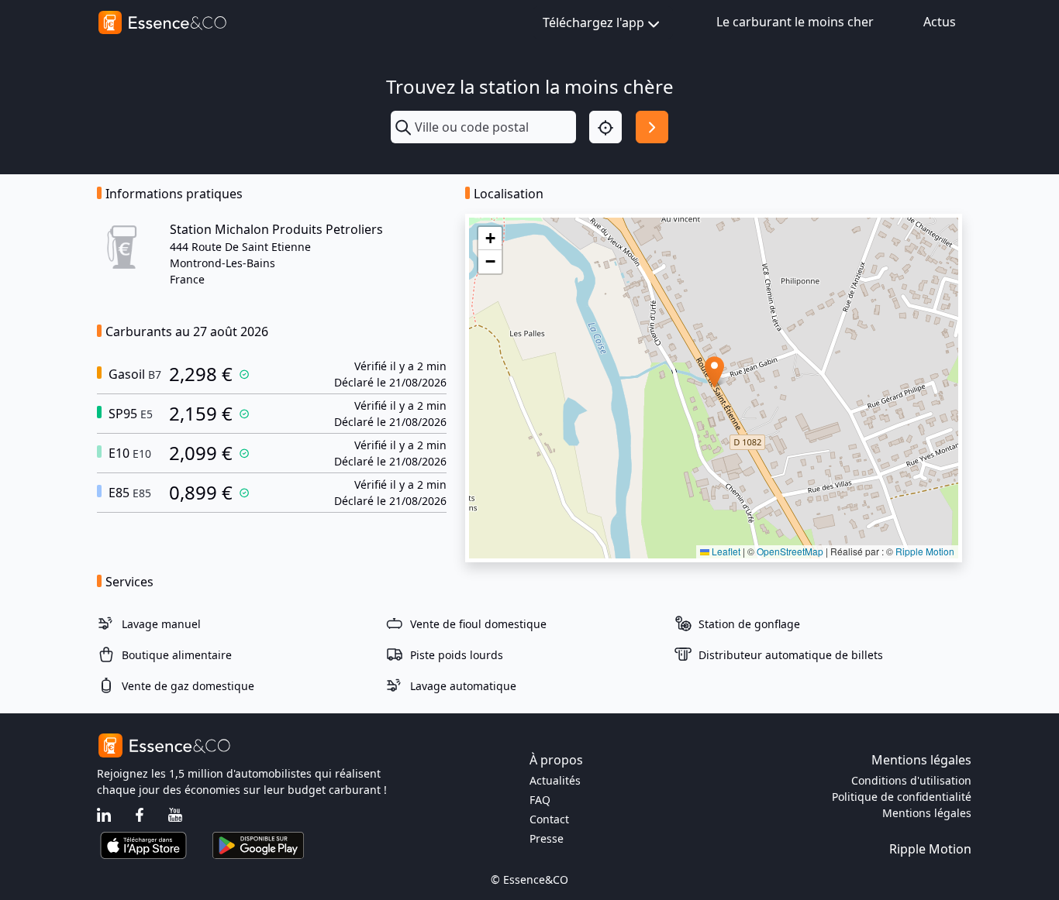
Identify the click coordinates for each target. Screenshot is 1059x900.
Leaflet (724, 551)
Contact (549, 819)
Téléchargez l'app (593, 22)
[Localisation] (605, 127)
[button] (714, 372)
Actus (939, 21)
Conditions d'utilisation (911, 780)
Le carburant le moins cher (795, 21)
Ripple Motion (924, 551)
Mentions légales (926, 813)
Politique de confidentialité (901, 796)
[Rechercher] (652, 127)
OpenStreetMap (790, 551)
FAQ (540, 799)
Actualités (555, 780)
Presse (547, 838)
